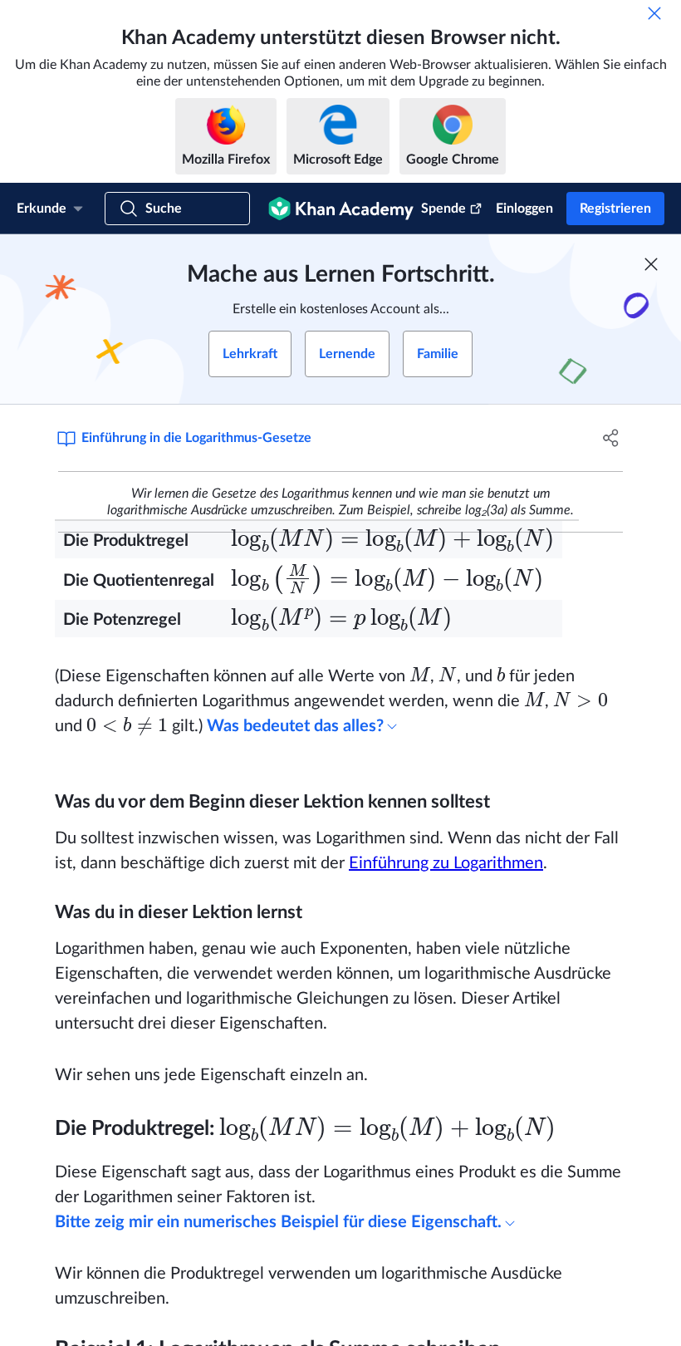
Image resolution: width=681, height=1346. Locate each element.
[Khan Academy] (341, 208)
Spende (443, 208)
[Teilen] (611, 437)
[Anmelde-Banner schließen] (651, 264)
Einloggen (524, 208)
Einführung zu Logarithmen (446, 863)
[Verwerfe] (654, 13)
